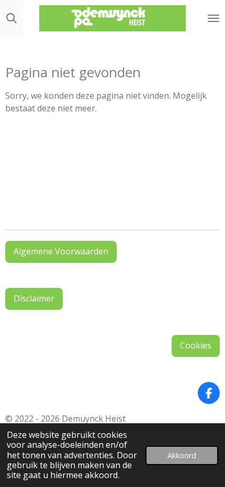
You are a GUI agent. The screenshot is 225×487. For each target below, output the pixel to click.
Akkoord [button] (181, 455)
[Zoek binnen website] (11, 18)
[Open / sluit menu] (213, 18)
